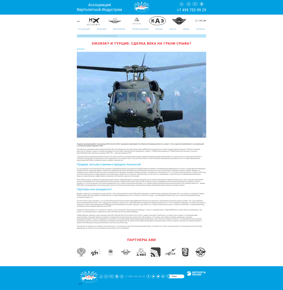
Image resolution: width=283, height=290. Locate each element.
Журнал (159, 29)
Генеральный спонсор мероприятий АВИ (196, 278)
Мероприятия (119, 29)
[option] (87, 20)
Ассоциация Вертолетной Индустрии (99, 7)
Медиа (186, 29)
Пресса (173, 29)
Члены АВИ (101, 29)
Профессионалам (140, 29)
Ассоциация (84, 29)
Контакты (200, 29)
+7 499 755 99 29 (191, 10)
